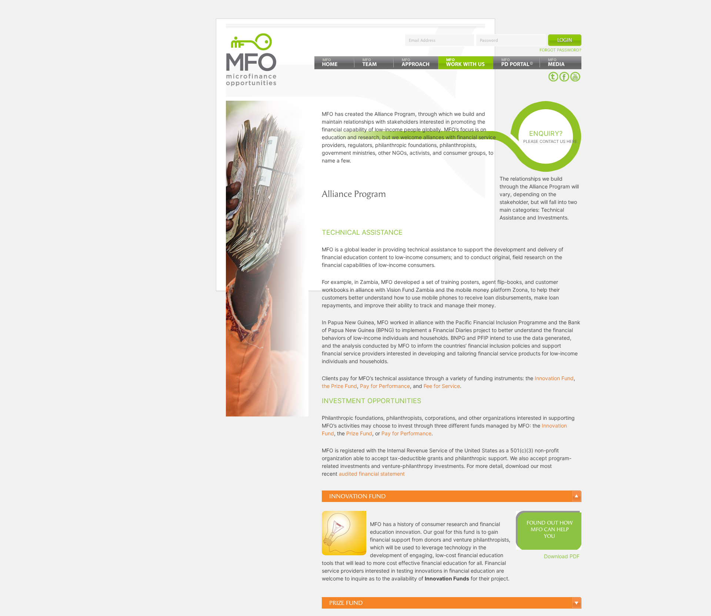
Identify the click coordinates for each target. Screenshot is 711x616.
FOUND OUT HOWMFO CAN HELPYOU (550, 529)
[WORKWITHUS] (465, 62)
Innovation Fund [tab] (357, 496)
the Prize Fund (339, 386)
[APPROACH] (416, 62)
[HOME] (334, 62)
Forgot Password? (560, 50)
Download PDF (562, 556)
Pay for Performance (385, 386)
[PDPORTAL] (516, 62)
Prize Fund (359, 433)
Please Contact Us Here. (550, 141)
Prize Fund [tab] (346, 602)
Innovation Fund (554, 378)
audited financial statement (372, 474)
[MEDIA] (560, 62)
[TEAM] (374, 62)
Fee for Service (442, 386)
